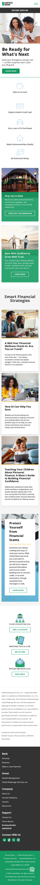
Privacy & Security (10, 858)
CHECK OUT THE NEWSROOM (20, 213)
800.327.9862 (20, 652)
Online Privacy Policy (25, 855)
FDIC (22, 862)
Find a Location (20, 629)
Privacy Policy (10, 855)
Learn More (10, 71)
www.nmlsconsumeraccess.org (17, 869)
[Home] (7, 4)
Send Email (20, 674)
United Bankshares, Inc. (28, 858)
